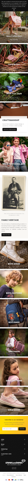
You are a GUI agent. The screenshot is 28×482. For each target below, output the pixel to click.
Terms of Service (19, 475)
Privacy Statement (10, 475)
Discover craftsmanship (10, 129)
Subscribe (22, 428)
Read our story (6, 234)
